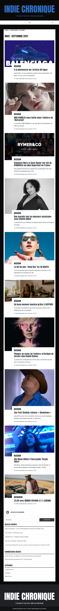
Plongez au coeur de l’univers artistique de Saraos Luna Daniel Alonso (34, 355)
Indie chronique (29, 9)
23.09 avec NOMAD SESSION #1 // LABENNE (32, 500)
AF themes (43, 608)
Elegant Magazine (35, 608)
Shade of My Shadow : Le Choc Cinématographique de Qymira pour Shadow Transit (24, 528)
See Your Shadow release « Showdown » (32, 412)
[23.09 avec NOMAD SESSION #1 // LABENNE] (29, 486)
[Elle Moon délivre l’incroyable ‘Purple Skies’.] (29, 441)
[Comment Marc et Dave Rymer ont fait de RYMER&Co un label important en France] (29, 146)
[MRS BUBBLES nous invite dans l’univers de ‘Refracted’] (29, 98)
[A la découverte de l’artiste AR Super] (29, 53)
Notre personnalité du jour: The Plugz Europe (21, 559)
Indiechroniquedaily (20, 78)
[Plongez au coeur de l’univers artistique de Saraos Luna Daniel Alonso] (29, 334)
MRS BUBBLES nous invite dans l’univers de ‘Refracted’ (33, 119)
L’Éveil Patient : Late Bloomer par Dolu (14, 532)
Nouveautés (17, 66)
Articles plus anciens (17, 512)
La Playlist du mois (9, 569)
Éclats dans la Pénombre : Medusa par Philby (15, 541)
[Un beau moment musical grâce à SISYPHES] (29, 290)
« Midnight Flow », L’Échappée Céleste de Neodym (16, 537)
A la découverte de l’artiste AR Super (31, 69)
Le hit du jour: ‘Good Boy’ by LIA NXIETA (31, 267)
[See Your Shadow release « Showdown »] (29, 389)
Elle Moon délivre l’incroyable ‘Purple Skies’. (31, 460)
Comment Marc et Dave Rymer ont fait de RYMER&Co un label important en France (33, 164)
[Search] (52, 22)
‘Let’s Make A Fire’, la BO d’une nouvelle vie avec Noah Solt (27, 556)
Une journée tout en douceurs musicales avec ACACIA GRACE (32, 218)
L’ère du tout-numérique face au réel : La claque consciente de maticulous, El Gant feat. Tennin (27, 545)
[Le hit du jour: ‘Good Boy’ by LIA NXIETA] (29, 248)
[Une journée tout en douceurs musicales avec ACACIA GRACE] (29, 196)
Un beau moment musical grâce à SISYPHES (33, 304)
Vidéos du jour (18, 497)
